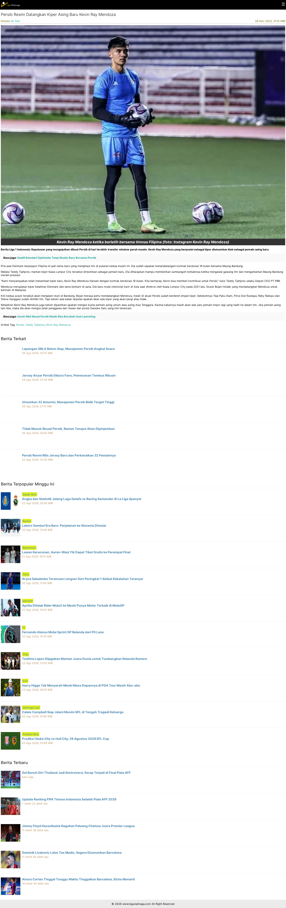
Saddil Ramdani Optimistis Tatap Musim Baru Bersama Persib (56, 257)
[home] (10, 6)
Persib (20, 324)
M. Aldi (15, 21)
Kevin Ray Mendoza (58, 324)
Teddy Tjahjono (35, 324)
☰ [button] (283, 4)
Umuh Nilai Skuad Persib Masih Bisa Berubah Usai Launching (56, 316)
